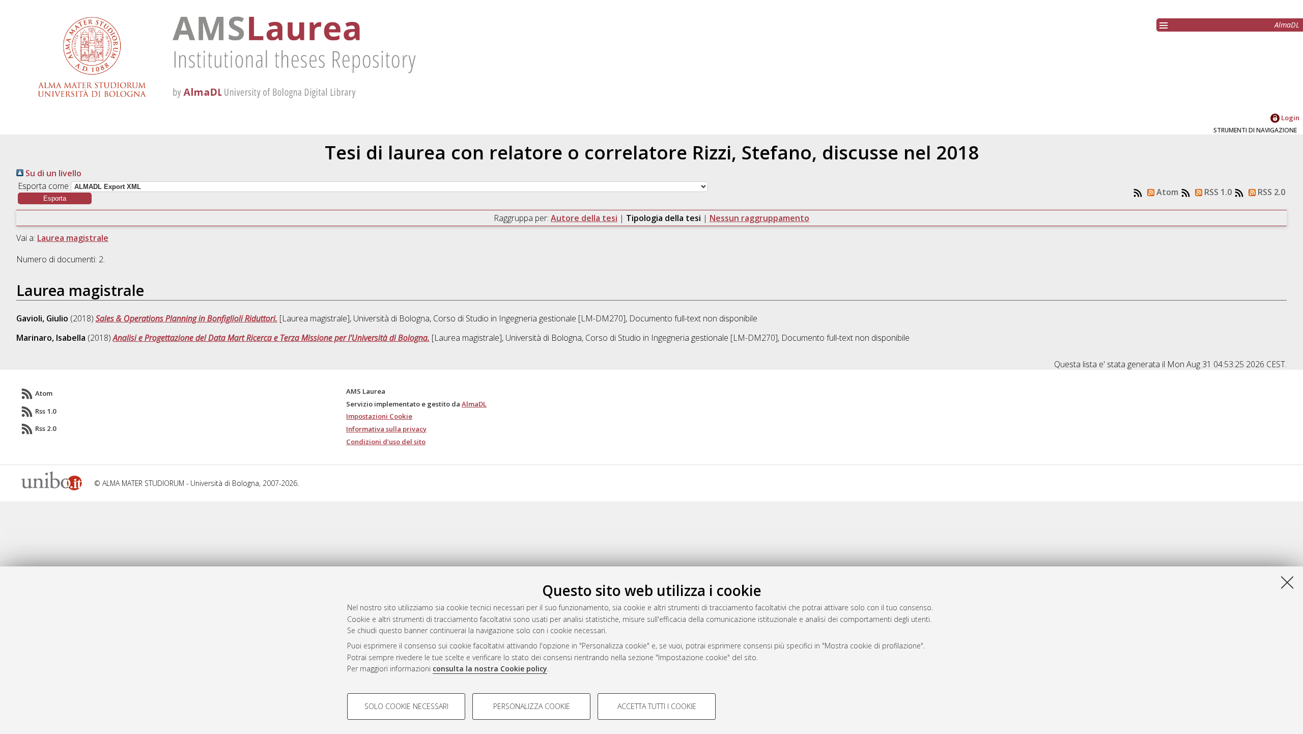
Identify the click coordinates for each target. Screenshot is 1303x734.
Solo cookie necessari (406, 706)
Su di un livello (52, 173)
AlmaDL (1286, 25)
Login (1289, 117)
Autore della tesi (584, 218)
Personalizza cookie (531, 706)
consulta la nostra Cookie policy (490, 668)
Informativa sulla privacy (386, 428)
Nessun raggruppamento (759, 218)
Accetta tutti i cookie (656, 706)
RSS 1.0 (1217, 192)
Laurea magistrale (72, 237)
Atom (1166, 192)
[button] (55, 198)
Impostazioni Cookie (379, 416)
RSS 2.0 (1270, 192)
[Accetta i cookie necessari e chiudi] (1287, 582)
